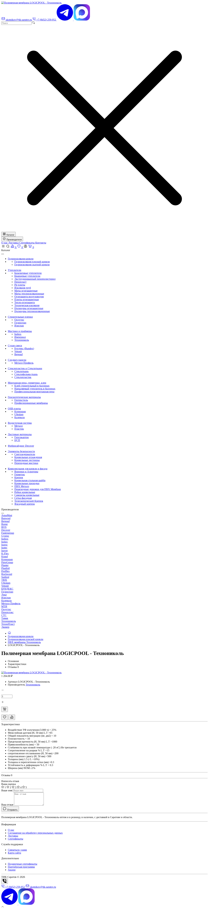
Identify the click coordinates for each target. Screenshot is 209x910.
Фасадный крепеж (24, 504)
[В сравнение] (11, 717)
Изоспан (19, 325)
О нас (4, 242)
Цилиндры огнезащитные (28, 308)
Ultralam (18, 414)
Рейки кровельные (24, 492)
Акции (12, 869)
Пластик (19, 428)
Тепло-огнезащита (24, 302)
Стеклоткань (21, 371)
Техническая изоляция (26, 305)
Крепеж (18, 477)
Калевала (19, 417)
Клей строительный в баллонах (31, 385)
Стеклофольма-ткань (26, 374)
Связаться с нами (17, 849)
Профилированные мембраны (31, 403)
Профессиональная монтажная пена (34, 391)
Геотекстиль (21, 400)
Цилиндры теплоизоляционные (32, 311)
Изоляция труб (22, 287)
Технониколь (21, 340)
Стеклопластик (22, 377)
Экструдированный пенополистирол (35, 279)
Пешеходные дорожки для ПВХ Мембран (37, 489)
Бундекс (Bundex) (24, 348)
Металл (18, 425)
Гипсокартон (21, 437)
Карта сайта (14, 852)
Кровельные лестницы (27, 460)
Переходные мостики (26, 463)
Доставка (13, 242)
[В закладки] (4, 717)
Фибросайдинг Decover (21, 445)
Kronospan (20, 411)
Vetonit (18, 351)
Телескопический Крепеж (28, 501)
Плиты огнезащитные (26, 299)
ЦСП (17, 440)
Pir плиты (19, 284)
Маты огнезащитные (26, 290)
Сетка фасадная (23, 498)
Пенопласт (20, 281)
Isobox (17, 334)
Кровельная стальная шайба (29, 480)
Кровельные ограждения (28, 457)
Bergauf (18, 354)
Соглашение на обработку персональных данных (35, 832)
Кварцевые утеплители (27, 276)
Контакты (40, 242)
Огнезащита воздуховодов (29, 296)
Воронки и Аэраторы (26, 471)
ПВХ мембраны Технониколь (24, 642)
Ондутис (19, 319)
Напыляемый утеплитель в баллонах (34, 388)
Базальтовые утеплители (28, 273)
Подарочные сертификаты (22, 863)
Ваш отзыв (7, 804)
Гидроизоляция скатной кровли (32, 264)
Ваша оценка (8, 784)
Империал (20, 337)
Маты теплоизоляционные (29, 293)
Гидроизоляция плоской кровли (32, 261)
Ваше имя (6, 790)
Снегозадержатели (24, 454)
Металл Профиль (23, 362)
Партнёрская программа (21, 866)
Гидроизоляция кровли (20, 636)
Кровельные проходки (26, 483)
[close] (2, 254)
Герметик (19, 474)
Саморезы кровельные (26, 495)
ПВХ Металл (21, 486)
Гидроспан (20, 322)
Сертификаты (27, 242)
